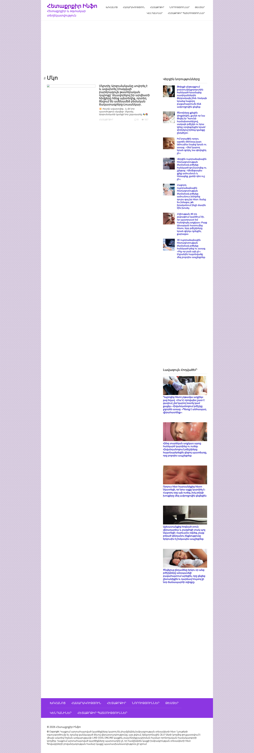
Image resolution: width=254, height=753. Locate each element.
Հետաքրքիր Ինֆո (72, 5)
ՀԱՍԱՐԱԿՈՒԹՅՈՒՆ (134, 7)
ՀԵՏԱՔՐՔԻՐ (157, 7)
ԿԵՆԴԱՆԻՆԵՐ (155, 13)
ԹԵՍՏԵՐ (200, 7)
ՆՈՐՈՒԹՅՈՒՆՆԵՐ (179, 7)
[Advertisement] (127, 45)
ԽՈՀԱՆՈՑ (112, 7)
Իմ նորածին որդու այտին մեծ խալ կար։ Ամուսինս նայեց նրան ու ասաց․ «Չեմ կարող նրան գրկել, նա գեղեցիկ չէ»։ (192, 145)
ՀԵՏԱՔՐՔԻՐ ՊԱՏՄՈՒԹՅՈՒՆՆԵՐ (186, 13)
